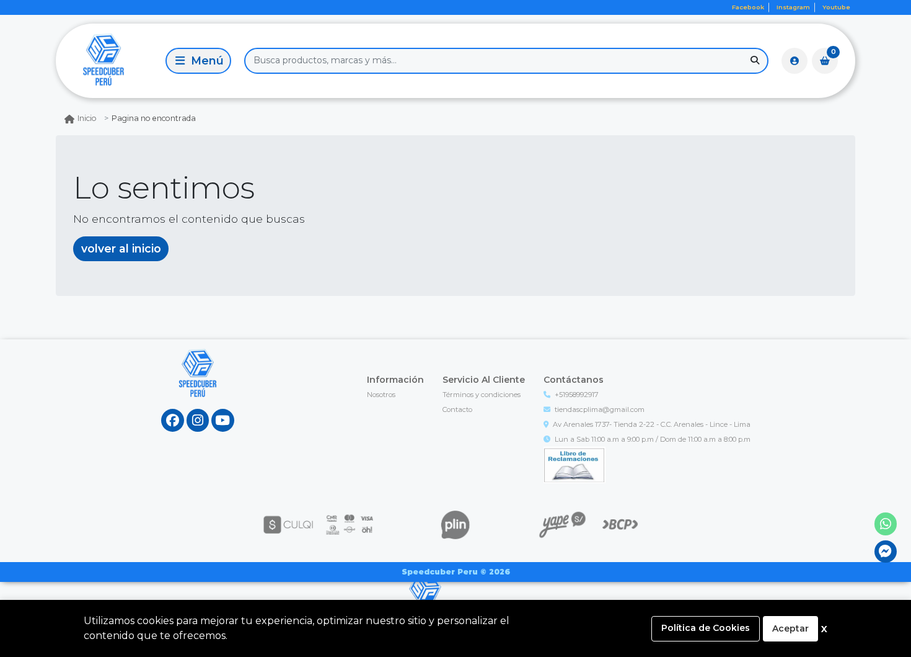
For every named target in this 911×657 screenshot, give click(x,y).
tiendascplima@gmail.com (600, 409)
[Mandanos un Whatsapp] (885, 523)
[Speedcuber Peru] (108, 60)
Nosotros (381, 394)
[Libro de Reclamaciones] (574, 464)
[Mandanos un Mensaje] (885, 551)
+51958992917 (577, 394)
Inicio (87, 118)
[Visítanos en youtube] (222, 420)
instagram (793, 7)
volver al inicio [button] (121, 248)
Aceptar (790, 628)
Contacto (457, 409)
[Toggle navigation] (198, 61)
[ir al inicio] (198, 385)
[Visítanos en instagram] (198, 420)
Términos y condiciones (481, 394)
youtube (836, 7)
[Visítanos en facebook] (172, 420)
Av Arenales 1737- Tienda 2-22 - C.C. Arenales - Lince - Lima (651, 424)
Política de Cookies (705, 627)
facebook (748, 7)
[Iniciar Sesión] (794, 61)
